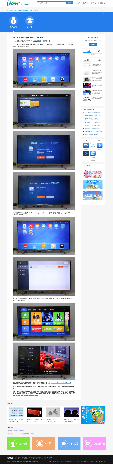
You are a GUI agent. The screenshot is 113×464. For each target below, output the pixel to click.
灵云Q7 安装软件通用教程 (91, 119)
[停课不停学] (92, 173)
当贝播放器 (86, 157)
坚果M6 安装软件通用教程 (91, 134)
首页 (79, 3)
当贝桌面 (93, 157)
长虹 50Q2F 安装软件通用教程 (93, 125)
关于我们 (9, 461)
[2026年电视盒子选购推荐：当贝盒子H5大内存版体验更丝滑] (87, 72)
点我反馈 (93, 44)
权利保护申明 (15, 461)
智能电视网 (101, 3)
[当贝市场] (93, 415)
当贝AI (46, 458)
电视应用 (85, 3)
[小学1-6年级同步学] (92, 184)
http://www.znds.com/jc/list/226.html (59, 383)
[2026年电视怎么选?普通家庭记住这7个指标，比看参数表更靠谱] (87, 92)
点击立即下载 (37, 41)
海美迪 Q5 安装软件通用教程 (92, 128)
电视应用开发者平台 (37, 458)
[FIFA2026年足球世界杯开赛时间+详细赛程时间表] (87, 85)
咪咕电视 (13, 10)
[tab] (13, 20)
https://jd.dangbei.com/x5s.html (28, 396)
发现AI (50, 458)
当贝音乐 (93, 146)
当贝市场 (93, 3)
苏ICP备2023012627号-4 (54, 461)
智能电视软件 (26, 458)
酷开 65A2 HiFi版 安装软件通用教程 (93, 116)
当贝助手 (100, 149)
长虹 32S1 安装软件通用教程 (92, 112)
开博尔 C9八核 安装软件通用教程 (93, 131)
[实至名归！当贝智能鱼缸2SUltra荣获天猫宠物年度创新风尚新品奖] (87, 79)
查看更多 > (93, 54)
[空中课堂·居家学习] (92, 195)
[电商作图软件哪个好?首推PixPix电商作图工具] (87, 66)
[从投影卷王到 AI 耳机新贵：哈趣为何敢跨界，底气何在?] (87, 99)
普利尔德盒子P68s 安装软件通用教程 (93, 122)
